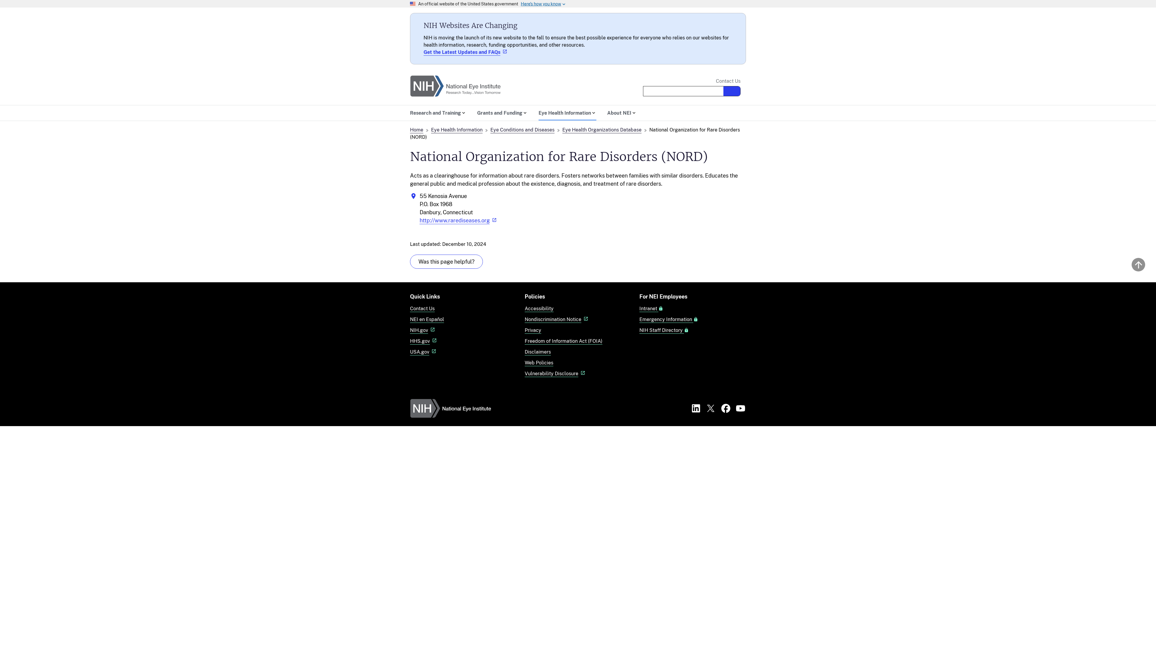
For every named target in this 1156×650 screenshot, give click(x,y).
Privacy (533, 330)
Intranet (648, 308)
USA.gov (419, 352)
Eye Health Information (457, 130)
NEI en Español (427, 319)
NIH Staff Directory (661, 330)
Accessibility (539, 308)
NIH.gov (419, 330)
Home (416, 130)
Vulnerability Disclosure (551, 373)
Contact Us (728, 81)
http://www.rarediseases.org (455, 220)
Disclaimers (538, 352)
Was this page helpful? (446, 261)
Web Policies (539, 363)
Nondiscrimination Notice (553, 319)
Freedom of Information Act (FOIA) (563, 341)
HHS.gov (420, 341)
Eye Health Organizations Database (602, 130)
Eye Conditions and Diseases (522, 130)
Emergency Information (666, 319)
